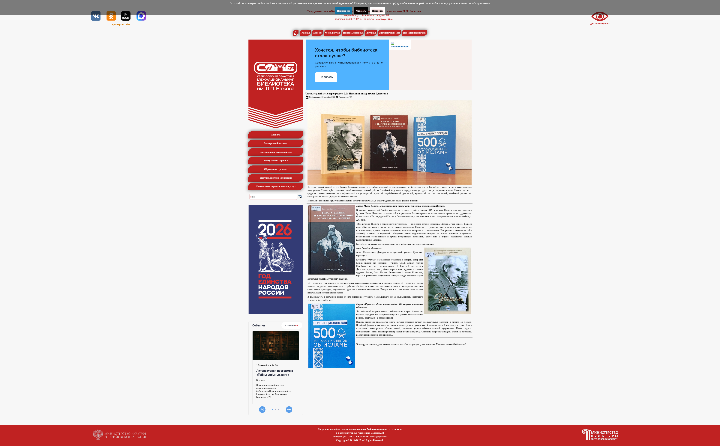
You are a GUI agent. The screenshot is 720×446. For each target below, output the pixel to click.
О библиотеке (332, 32)
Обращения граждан (275, 169)
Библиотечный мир (389, 32)
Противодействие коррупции (276, 177)
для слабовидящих (600, 23)
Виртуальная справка (276, 160)
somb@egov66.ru (384, 19)
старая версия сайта (120, 24)
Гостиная (371, 32)
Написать (326, 77)
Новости (317, 32)
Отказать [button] (361, 11)
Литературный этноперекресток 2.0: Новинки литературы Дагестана (346, 93)
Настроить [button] (377, 11)
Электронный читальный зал (276, 151)
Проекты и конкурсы (414, 32)
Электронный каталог (275, 143)
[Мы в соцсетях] (95, 15)
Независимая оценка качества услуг (276, 186)
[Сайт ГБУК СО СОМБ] (275, 84)
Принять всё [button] (343, 11)
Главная (305, 32)
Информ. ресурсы (353, 32)
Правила (275, 134)
